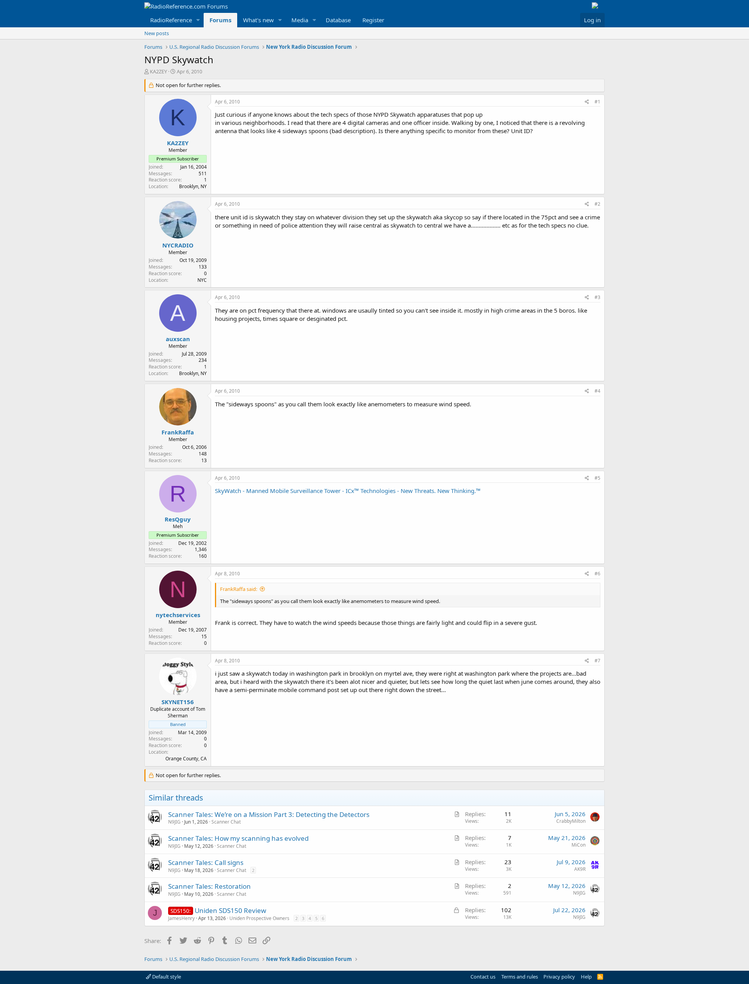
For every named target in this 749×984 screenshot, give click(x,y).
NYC (202, 280)
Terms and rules (519, 976)
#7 (597, 660)
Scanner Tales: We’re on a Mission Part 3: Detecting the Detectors (268, 814)
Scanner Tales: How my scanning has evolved (238, 838)
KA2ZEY (158, 71)
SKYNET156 (178, 702)
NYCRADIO (177, 245)
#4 (597, 391)
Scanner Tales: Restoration (209, 886)
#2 (597, 204)
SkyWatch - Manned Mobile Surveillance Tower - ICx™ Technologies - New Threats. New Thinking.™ (348, 491)
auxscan (178, 339)
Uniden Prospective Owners (259, 918)
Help (586, 976)
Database (338, 20)
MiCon (579, 845)
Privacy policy (559, 976)
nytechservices (178, 615)
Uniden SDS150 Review (230, 910)
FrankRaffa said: (238, 589)
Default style (166, 976)
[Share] (587, 102)
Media (299, 20)
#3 (597, 297)
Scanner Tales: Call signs (205, 862)
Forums (220, 20)
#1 (597, 101)
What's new (258, 20)
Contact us (482, 976)
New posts (156, 33)
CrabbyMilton (571, 821)
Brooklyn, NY (193, 186)
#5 (597, 478)
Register (373, 20)
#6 (597, 573)
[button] (198, 20)
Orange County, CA (186, 758)
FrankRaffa (178, 432)
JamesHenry (181, 918)
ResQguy (178, 519)
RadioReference (171, 20)
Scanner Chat (226, 822)
